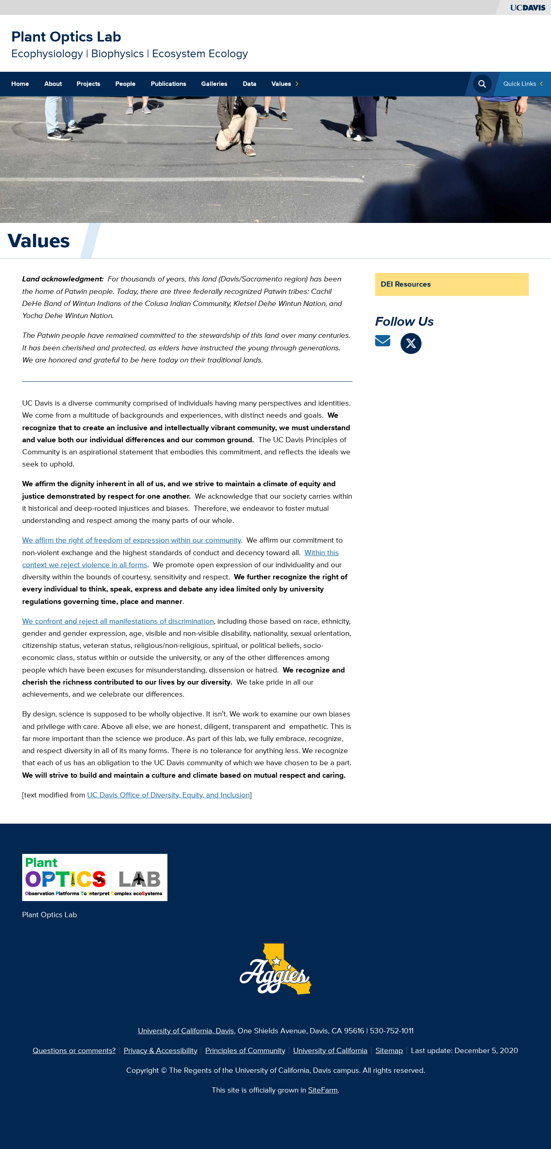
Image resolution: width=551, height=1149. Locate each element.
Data (250, 83)
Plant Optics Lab (66, 36)
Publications (168, 83)
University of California (330, 1050)
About (53, 83)
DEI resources (406, 284)
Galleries (214, 83)
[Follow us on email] (382, 343)
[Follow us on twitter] (411, 343)
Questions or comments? (74, 1050)
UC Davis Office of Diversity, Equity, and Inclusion (168, 794)
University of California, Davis (186, 1030)
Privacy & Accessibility (160, 1050)
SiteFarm (323, 1089)
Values (281, 83)
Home (20, 83)
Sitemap (389, 1050)
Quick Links (519, 83)
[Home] (95, 876)
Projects (88, 83)
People (125, 83)
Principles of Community (245, 1050)
